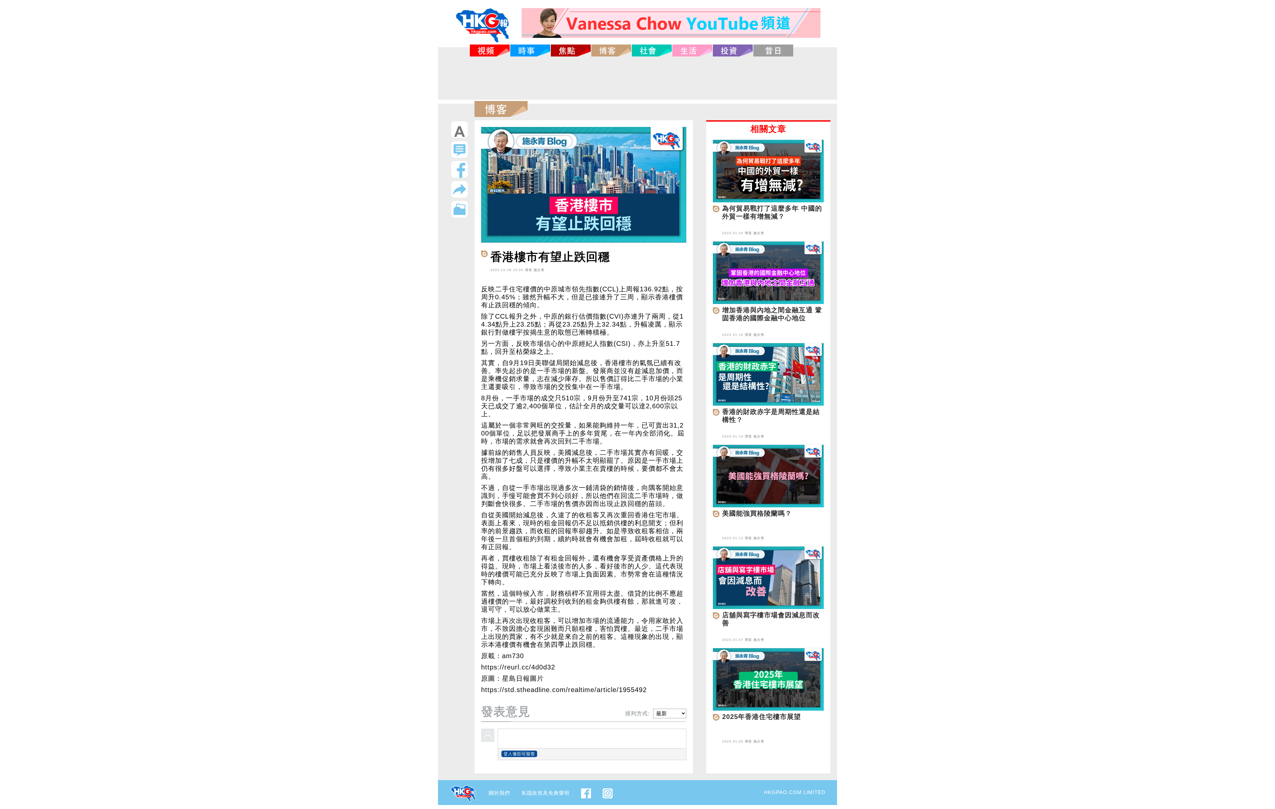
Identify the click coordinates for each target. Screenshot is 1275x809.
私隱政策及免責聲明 (545, 793)
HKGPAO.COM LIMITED (794, 792)
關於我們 (499, 793)
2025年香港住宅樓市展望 (761, 716)
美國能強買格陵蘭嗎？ (757, 513)
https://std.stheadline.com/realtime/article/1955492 (564, 689)
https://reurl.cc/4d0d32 (518, 667)
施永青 (539, 270)
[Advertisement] (637, 78)
